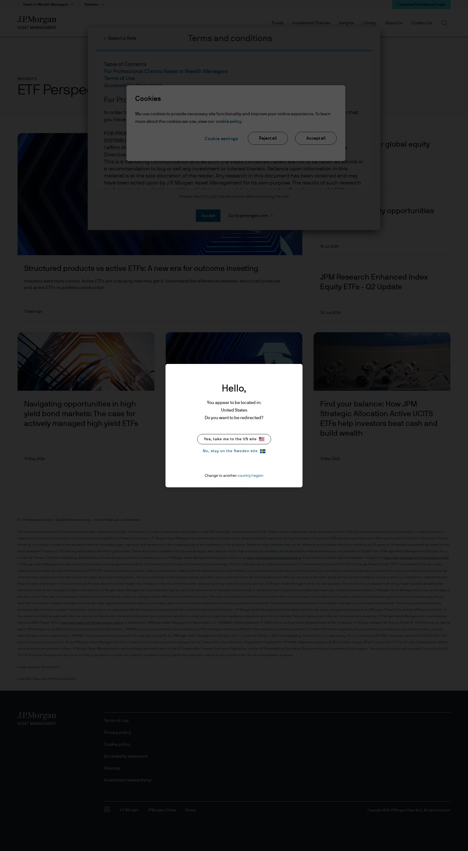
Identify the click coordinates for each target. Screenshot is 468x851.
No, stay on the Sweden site (230, 451)
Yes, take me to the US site (230, 439)
